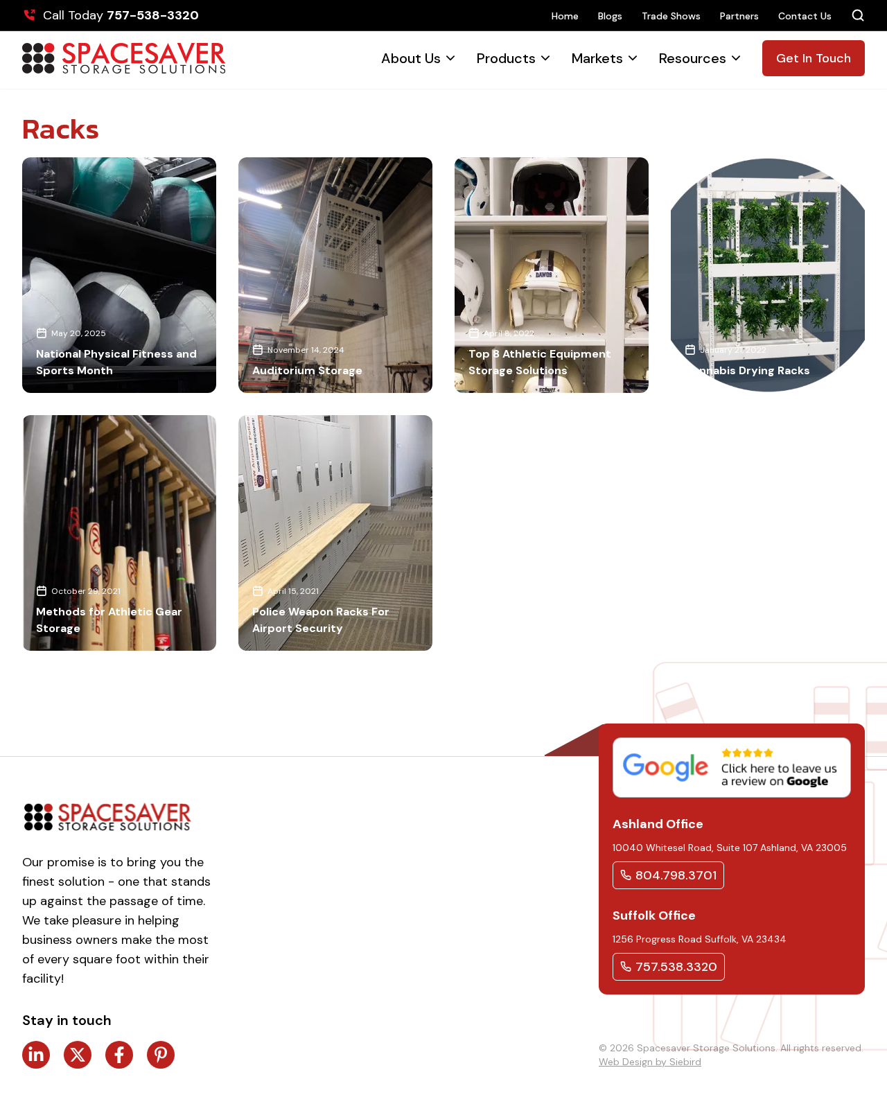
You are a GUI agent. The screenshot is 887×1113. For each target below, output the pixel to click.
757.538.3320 (676, 966)
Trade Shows (671, 16)
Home (565, 16)
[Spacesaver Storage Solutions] (123, 58)
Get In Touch (813, 58)
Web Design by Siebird (650, 1061)
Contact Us (805, 16)
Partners (739, 16)
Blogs (610, 16)
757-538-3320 (153, 15)
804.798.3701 (676, 875)
